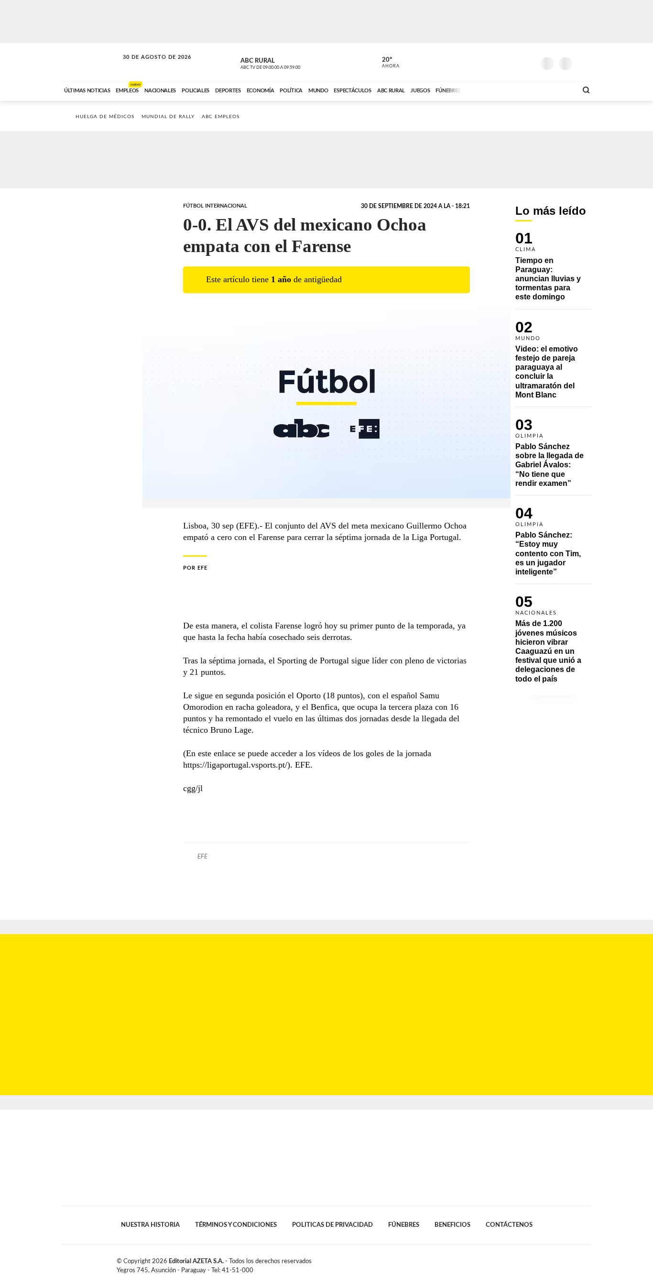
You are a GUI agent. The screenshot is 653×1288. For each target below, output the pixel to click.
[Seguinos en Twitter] (499, 61)
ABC (91, 62)
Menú (583, 62)
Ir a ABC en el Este (148, 66)
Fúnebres (403, 1225)
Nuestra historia (150, 1225)
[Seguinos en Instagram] (527, 61)
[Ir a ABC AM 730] (519, 89)
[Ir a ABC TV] (493, 89)
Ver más (553, 270)
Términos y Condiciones (236, 1225)
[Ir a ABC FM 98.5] (557, 89)
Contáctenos (509, 1225)
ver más (385, 62)
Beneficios (452, 1225)
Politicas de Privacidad (332, 1225)
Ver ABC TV (288, 62)
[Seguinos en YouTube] (513, 61)
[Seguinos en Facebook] (484, 61)
